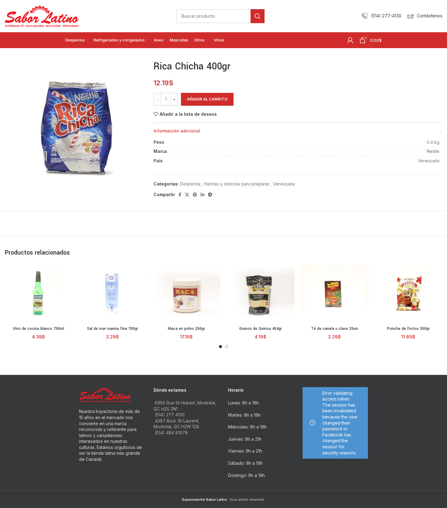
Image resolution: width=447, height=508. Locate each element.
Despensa (190, 183)
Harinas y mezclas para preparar (236, 183)
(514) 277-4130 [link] (386, 15)
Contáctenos (429, 15)
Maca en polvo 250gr (186, 328)
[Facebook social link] (180, 195)
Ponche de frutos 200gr (408, 328)
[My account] (350, 40)
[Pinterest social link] (195, 195)
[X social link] (187, 195)
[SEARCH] (258, 16)
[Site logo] (42, 15)
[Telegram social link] (210, 195)
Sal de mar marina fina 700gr (112, 328)
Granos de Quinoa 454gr (260, 328)
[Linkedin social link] (202, 195)
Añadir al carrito (207, 99)
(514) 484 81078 (171, 432)
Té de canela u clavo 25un (334, 328)
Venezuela (284, 183)
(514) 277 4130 (170, 414)
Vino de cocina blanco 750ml (38, 328)
